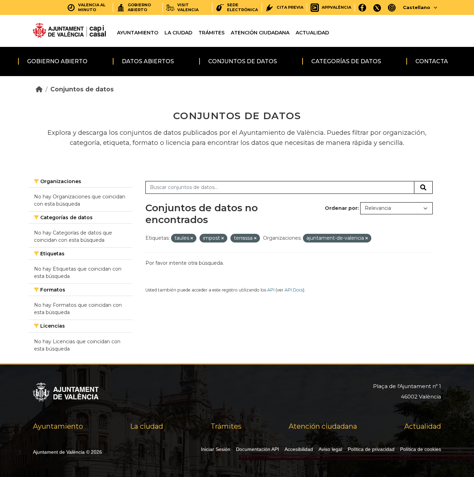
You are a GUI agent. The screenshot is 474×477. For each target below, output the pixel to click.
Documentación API (257, 449)
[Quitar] (192, 238)
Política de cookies (420, 449)
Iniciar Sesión (215, 449)
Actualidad (312, 33)
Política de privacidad (371, 449)
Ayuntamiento (137, 33)
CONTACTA (431, 61)
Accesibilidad (299, 449)
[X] (377, 7)
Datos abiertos (148, 61)
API (270, 290)
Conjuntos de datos (242, 61)
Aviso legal (330, 449)
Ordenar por (341, 208)
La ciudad (178, 33)
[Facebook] (362, 7)
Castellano (416, 7)
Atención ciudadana (260, 33)
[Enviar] (423, 187)
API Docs (294, 290)
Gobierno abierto (57, 61)
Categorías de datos (346, 61)
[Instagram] (391, 7)
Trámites (211, 33)
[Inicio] (39, 89)
